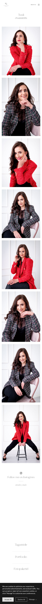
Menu (33, 5)
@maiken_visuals (21, 485)
